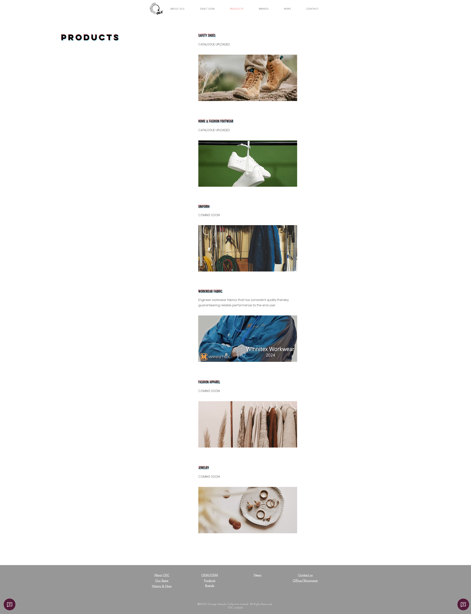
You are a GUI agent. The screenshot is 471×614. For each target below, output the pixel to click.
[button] (312, 9)
